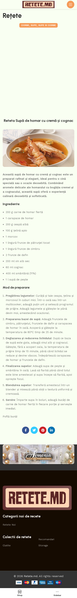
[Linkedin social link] (51, 430)
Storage (43, 545)
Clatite (7, 545)
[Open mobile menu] (70, 4)
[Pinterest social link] (42, 430)
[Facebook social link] (25, 430)
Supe (34, 25)
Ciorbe (25, 25)
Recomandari (46, 539)
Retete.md (30, 576)
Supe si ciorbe (47, 25)
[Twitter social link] (34, 430)
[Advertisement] (38, 72)
